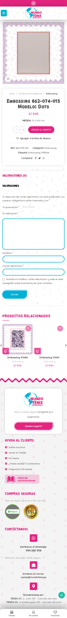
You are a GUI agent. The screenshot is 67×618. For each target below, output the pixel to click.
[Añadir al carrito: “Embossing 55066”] (5, 351)
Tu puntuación (10, 207)
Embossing (51, 93)
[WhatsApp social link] (33, 3)
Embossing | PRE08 (38, 152)
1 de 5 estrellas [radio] (23, 207)
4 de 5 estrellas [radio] (31, 207)
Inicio (13, 93)
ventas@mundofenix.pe (33, 577)
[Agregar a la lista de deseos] (28, 328)
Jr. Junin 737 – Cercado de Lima (33, 598)
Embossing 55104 (49, 357)
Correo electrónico (13, 265)
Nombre (7, 252)
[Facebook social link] (35, 158)
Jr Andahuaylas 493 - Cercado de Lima (33, 602)
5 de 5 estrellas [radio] (33, 207)
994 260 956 (33, 550)
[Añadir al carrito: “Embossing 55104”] (37, 351)
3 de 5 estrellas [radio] (28, 207)
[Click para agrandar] (8, 79)
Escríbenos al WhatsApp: (33, 546)
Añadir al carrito (41, 129)
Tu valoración (10, 213)
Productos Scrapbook (31, 93)
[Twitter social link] (39, 158)
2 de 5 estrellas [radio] (26, 207)
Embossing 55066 (17, 357)
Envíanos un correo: (33, 573)
